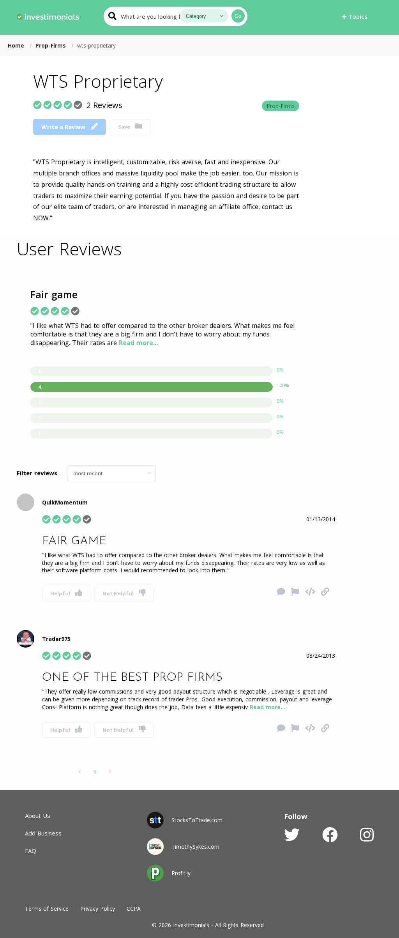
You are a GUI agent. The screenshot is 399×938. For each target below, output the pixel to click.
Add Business (43, 833)
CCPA (134, 908)
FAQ (30, 851)
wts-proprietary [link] (96, 45)
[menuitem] (48, 15)
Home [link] (17, 45)
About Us (37, 815)
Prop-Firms (281, 106)
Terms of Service (47, 908)
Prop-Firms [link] (51, 45)
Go (238, 16)
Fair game (54, 294)
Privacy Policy (97, 908)
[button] (354, 16)
